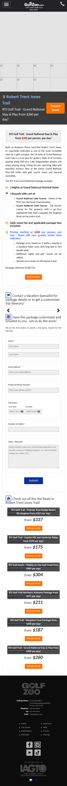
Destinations (26, 731)
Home (23, 724)
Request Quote (55, 108)
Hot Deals (25, 735)
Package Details (34, 528)
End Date (29, 407)
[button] (9, 310)
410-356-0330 (34, 709)
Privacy (46, 731)
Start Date (12, 407)
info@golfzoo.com (36, 714)
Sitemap (46, 735)
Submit (33, 480)
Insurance (47, 724)
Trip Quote (25, 727)
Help (45, 727)
